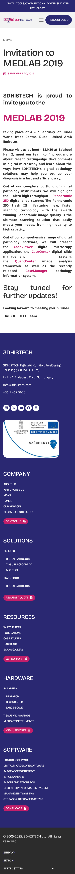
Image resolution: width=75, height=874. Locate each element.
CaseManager (36, 271)
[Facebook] (28, 408)
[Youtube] (21, 408)
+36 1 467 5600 (14, 392)
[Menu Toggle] (41, 20)
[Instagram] (36, 408)
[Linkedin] (6, 408)
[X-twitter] (14, 408)
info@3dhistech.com (17, 385)
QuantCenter (28, 261)
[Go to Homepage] (17, 20)
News (7, 40)
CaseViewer (23, 247)
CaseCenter (41, 251)
